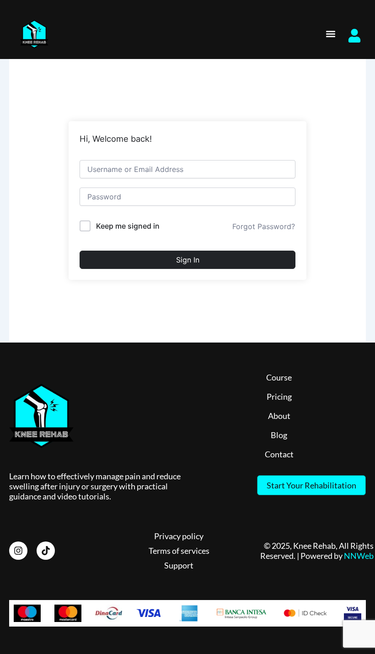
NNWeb (359, 556)
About (279, 416)
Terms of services (179, 551)
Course (279, 377)
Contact (279, 454)
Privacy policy (179, 536)
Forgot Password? (263, 226)
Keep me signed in (128, 226)
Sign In (187, 259)
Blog (279, 435)
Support (178, 565)
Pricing (279, 396)
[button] (330, 34)
